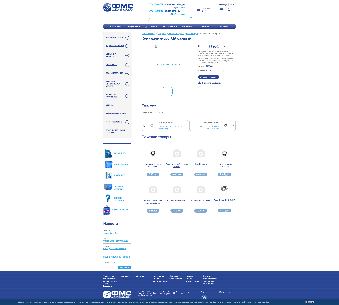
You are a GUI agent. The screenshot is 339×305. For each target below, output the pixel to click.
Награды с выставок (110, 281)
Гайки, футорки (192, 34)
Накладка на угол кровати (114, 249)
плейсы (123, 209)
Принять (310, 302)
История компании (109, 279)
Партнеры (187, 26)
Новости (156, 279)
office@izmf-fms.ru (178, 14)
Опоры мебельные (114, 73)
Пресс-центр (168, 26)
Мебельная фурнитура (111, 55)
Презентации (107, 286)
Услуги (105, 283)
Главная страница (148, 34)
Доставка (150, 26)
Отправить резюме (192, 281)
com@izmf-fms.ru (178, 7)
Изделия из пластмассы (112, 96)
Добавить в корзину (208, 77)
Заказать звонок (208, 281)
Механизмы (111, 65)
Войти (232, 5)
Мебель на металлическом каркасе (113, 83)
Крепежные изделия (115, 37)
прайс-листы (121, 165)
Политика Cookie (264, 302)
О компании (114, 26)
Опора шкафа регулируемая (115, 241)
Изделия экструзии (115, 46)
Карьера (205, 26)
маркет (115, 209)
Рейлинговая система (116, 114)
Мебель (109, 105)
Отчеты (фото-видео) (160, 281)
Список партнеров (176, 279)
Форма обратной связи (210, 279)
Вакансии (189, 279)
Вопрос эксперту (208, 283)
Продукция (132, 26)
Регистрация (223, 5)
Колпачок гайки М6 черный (210, 34)
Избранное (119, 175)
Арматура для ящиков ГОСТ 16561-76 (115, 131)
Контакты (223, 26)
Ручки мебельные (114, 122)
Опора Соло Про (110, 233)
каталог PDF (120, 153)
